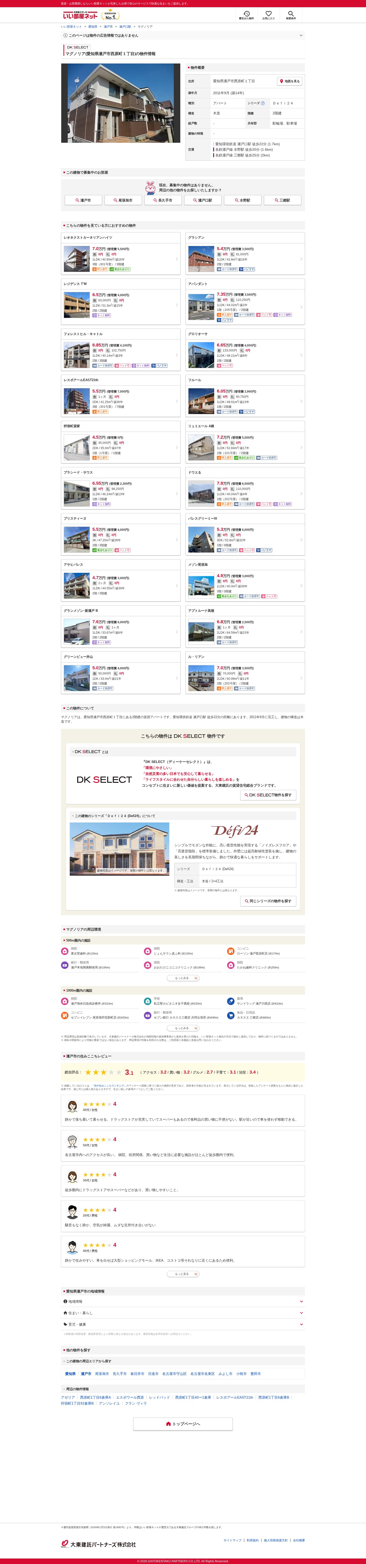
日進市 (153, 1373)
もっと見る (182, 1273)
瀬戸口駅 (125, 26)
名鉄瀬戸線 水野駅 (229, 149)
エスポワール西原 (130, 1397)
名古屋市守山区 (174, 1373)
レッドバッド (159, 1397)
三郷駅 (285, 200)
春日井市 (137, 1373)
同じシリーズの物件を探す (271, 901)
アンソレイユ (109, 1403)
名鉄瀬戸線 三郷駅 (229, 155)
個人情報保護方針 (276, 1540)
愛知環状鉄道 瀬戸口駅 (233, 144)
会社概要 (299, 1540)
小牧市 (241, 1373)
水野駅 (245, 200)
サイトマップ (233, 1540)
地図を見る (292, 81)
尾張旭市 (125, 200)
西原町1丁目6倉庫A (95, 1397)
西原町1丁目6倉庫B (273, 1397)
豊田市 (255, 1373)
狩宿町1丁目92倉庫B (77, 1403)
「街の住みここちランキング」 (109, 1085)
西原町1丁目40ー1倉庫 (193, 1397)
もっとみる (182, 977)
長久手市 (165, 200)
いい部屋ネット (71, 26)
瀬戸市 (108, 26)
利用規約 (253, 1540)
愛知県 (92, 26)
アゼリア (68, 1397)
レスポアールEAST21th (234, 1397)
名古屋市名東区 (202, 1373)
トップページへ (186, 1424)
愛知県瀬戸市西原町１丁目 (234, 81)
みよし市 (226, 1373)
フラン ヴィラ (136, 1403)
